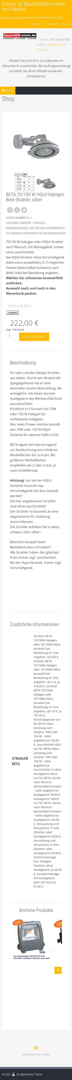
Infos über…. (36, 24)
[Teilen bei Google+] (17, 210)
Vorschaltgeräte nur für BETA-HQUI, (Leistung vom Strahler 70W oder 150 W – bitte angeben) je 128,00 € (47, 732)
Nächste (58, 970)
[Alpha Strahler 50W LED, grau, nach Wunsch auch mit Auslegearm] (31, 939)
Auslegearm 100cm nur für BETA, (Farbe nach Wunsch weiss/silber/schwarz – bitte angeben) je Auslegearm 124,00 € (48, 811)
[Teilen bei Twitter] (24, 210)
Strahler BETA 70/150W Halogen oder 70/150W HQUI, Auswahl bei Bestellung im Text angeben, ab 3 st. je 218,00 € (47, 673)
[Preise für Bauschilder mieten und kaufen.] (19, 32)
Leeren (12, 312)
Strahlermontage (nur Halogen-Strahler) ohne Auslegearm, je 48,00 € (48, 865)
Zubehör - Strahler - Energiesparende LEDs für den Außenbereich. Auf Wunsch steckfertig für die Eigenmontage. (36, 228)
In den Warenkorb (34, 337)
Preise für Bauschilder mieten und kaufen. (33, 6)
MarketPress (27, 1074)
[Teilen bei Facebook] (10, 210)
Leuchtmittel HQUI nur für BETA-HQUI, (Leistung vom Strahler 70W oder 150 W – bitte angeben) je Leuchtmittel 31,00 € (47, 757)
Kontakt (65, 24)
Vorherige (14, 970)
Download (51, 24)
